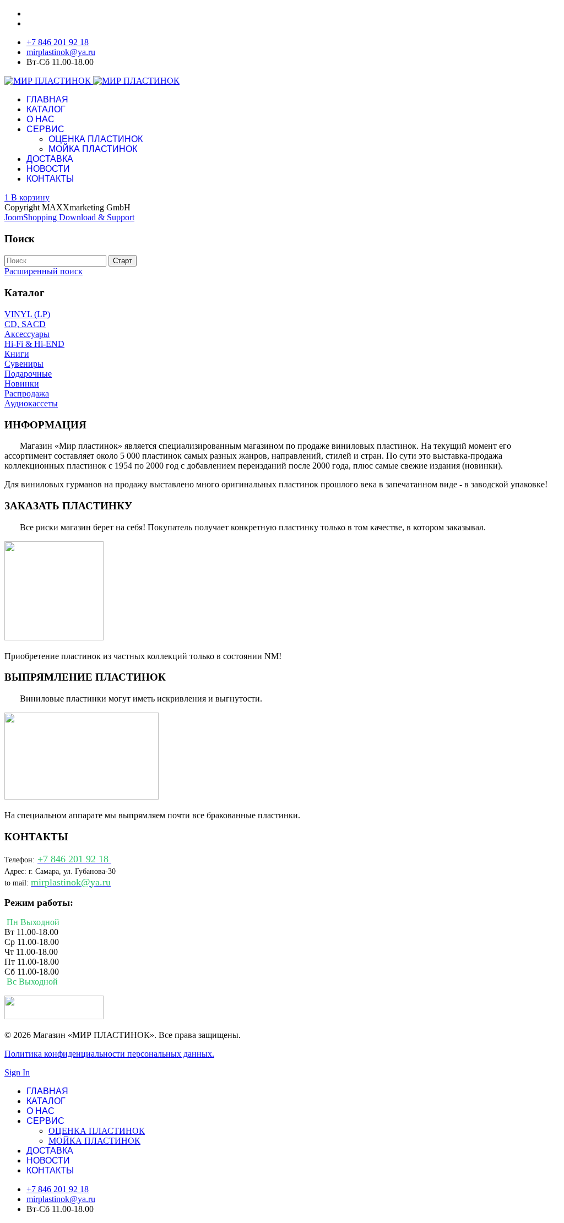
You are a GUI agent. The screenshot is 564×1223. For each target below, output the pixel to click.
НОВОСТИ (48, 168)
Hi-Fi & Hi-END (34, 344)
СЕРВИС (45, 129)
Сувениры (24, 363)
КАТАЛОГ (46, 109)
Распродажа (26, 393)
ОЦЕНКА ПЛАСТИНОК (95, 139)
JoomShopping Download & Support (69, 217)
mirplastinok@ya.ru (60, 52)
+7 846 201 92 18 (57, 42)
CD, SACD (25, 324)
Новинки (21, 383)
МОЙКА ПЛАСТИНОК (92, 149)
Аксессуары (27, 334)
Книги (16, 353)
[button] (27, 197)
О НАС (40, 119)
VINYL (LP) (27, 314)
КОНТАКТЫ (50, 178)
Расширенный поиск (43, 271)
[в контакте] (54, 1016)
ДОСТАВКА (49, 159)
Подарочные (28, 373)
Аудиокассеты (31, 403)
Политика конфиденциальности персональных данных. (109, 1053)
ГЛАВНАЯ (47, 99)
